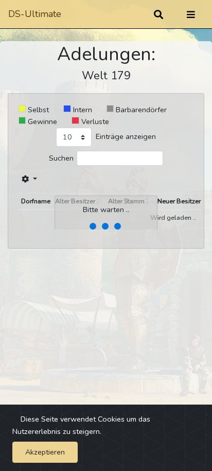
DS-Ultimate (34, 14)
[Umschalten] (191, 14)
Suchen (61, 158)
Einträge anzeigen (126, 136)
